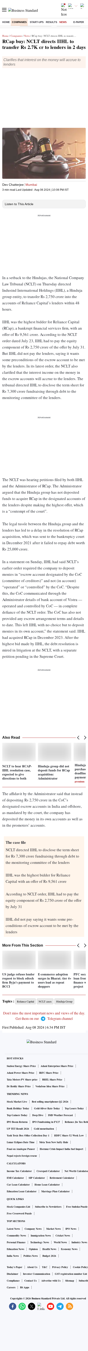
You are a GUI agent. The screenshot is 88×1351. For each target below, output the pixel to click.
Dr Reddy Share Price (19, 1086)
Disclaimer (12, 1273)
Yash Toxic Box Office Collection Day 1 (28, 1135)
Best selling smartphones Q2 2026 (50, 1101)
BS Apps (24, 1287)
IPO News (70, 1228)
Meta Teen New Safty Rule (53, 1142)
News (63, 22)
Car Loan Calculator (18, 1184)
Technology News (39, 1242)
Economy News (69, 1249)
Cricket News (63, 1235)
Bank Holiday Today (18, 1108)
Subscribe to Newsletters (48, 1206)
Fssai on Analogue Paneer (21, 1149)
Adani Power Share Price (20, 1072)
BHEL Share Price (52, 1079)
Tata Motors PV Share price (22, 1079)
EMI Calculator (15, 1177)
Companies (19, 22)
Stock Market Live (17, 1101)
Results (51, 22)
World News (60, 1242)
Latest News (13, 1228)
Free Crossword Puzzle (19, 1213)
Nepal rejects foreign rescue (22, 1155)
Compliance (13, 1280)
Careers (11, 1287)
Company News (33, 1228)
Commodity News (16, 1235)
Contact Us (30, 1280)
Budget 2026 (49, 1255)
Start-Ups (37, 22)
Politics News (30, 1255)
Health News (49, 1249)
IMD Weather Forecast (60, 1115)
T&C (44, 1267)
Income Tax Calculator (19, 1171)
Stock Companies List (18, 1206)
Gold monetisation (44, 1128)
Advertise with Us (50, 1280)
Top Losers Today (74, 1108)
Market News (53, 1228)
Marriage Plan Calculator (55, 1191)
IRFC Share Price (48, 1072)
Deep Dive (37, 1115)
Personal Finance (16, 1242)
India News (13, 1255)
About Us (32, 1267)
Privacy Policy (60, 1267)
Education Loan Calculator (22, 1191)
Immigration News (41, 1235)
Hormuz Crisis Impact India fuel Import (61, 1149)
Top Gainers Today (17, 1115)
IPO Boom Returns (17, 1122)
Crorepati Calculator (48, 1171)
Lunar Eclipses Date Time (21, 1142)
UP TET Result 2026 (18, 1128)
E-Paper (78, 22)
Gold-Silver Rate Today (47, 1108)
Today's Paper (14, 1267)
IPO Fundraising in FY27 (46, 1122)
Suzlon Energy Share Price (21, 1066)
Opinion (33, 1249)
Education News (15, 1249)
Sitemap (69, 1280)
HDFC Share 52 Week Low (69, 1135)
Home (6, 22)
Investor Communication (36, 1273)
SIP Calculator (37, 1177)
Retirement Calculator (62, 1177)
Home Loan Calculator (47, 1184)
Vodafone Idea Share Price (50, 1086)
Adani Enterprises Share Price (57, 1066)
